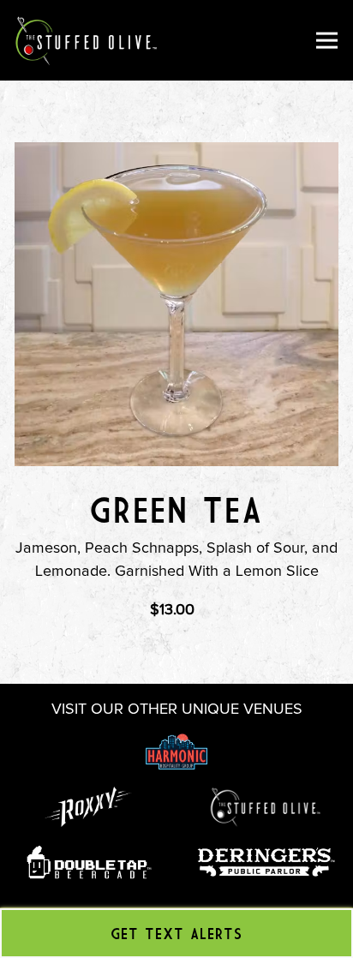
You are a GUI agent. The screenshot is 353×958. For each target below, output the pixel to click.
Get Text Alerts (176, 933)
